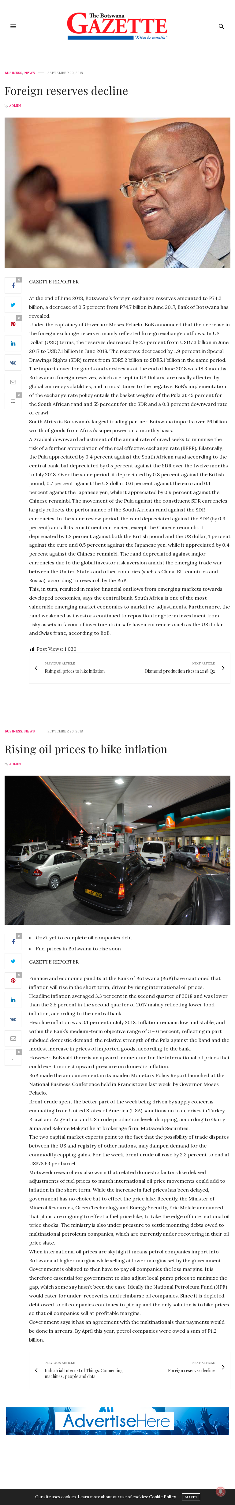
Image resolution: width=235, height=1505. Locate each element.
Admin (15, 105)
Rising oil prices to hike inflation (86, 748)
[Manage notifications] (221, 1491)
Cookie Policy (162, 1496)
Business (13, 73)
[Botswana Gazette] (118, 26)
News (29, 73)
